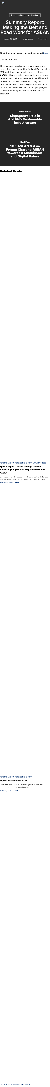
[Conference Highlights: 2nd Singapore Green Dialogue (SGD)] (25, 938)
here (45, 53)
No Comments (27, 39)
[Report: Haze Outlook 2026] (25, 630)
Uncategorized (39, 463)
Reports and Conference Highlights (25, 15)
